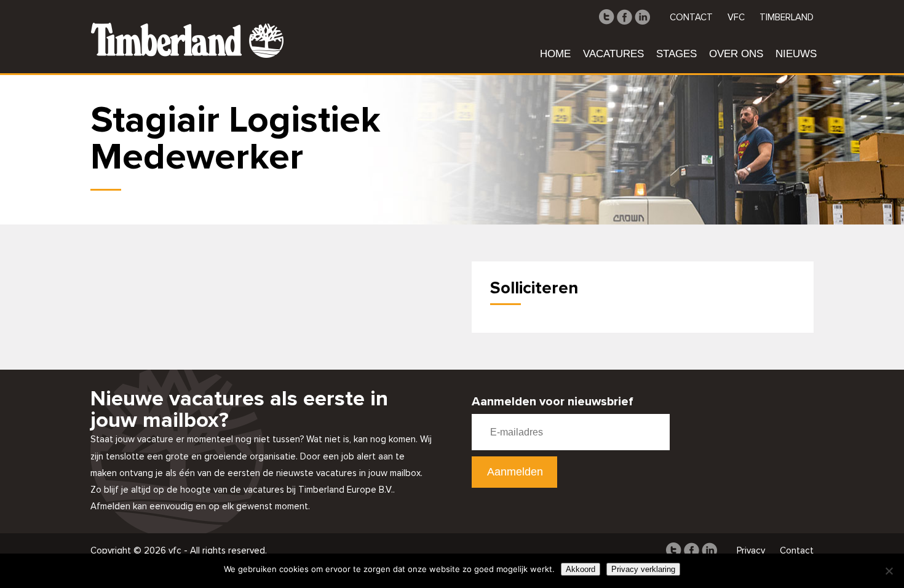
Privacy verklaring (643, 569)
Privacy (751, 550)
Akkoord (580, 569)
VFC (736, 17)
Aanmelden (515, 472)
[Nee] (888, 571)
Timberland (786, 17)
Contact (691, 17)
